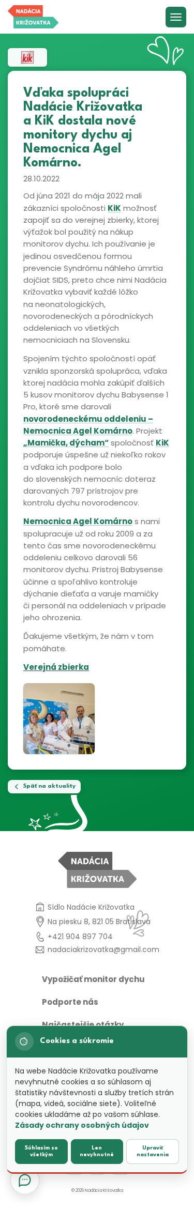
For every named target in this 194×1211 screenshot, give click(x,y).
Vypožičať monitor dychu (93, 979)
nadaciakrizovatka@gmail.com (103, 950)
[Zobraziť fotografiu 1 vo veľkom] (59, 719)
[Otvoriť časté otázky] (24, 1180)
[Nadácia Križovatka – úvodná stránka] (33, 16)
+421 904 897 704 (80, 937)
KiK (114, 208)
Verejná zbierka (56, 667)
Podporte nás (70, 1002)
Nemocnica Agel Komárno (77, 521)
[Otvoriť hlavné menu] (176, 17)
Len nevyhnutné (97, 1151)
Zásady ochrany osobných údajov (82, 1125)
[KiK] (27, 57)
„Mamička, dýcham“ (66, 442)
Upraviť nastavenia (153, 1151)
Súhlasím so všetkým (41, 1151)
